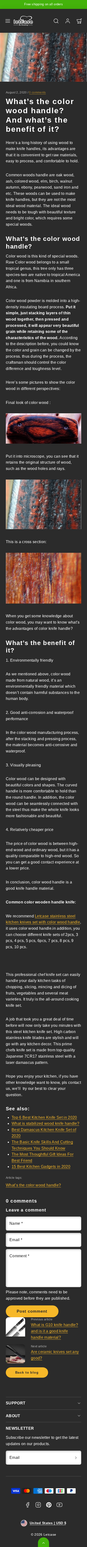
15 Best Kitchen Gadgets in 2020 (41, 1167)
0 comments (37, 92)
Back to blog (27, 1372)
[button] (8, 21)
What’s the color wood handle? (33, 1185)
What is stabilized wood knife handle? (45, 1123)
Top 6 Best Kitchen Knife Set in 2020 (44, 1117)
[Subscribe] (76, 1458)
